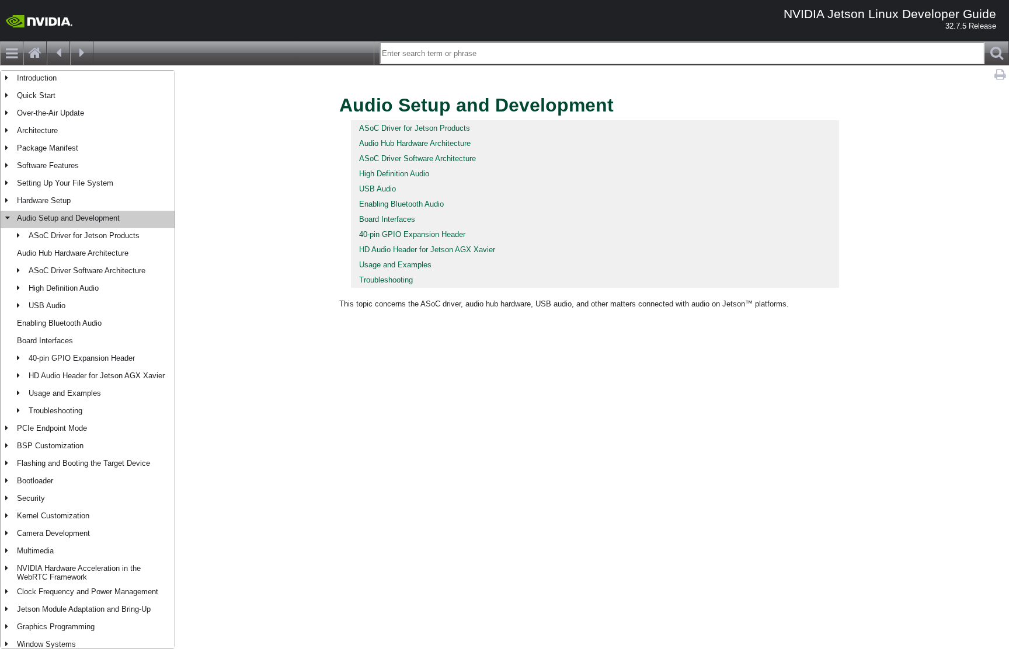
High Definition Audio (64, 288)
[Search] (996, 53)
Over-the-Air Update (50, 113)
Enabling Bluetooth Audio (59, 323)
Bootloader (35, 480)
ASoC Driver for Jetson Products (84, 235)
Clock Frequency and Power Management (87, 591)
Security (31, 498)
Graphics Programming (56, 626)
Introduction (37, 78)
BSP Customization (50, 445)
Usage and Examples (65, 393)
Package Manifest (47, 148)
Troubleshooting (55, 410)
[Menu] (11, 53)
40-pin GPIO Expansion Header (82, 358)
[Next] (81, 53)
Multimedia (35, 550)
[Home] (35, 53)
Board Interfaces (45, 340)
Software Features (48, 165)
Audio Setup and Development (68, 218)
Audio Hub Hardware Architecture (72, 253)
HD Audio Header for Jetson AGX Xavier (97, 375)
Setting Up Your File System (65, 183)
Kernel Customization (53, 515)
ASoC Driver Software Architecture (87, 270)
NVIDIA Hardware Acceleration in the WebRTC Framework (79, 572)
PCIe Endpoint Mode (52, 428)
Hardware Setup (44, 200)
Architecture (37, 130)
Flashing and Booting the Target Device (83, 463)
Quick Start (36, 95)
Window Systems (46, 644)
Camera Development (53, 533)
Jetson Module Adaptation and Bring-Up (84, 609)
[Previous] (58, 53)
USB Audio (47, 305)
